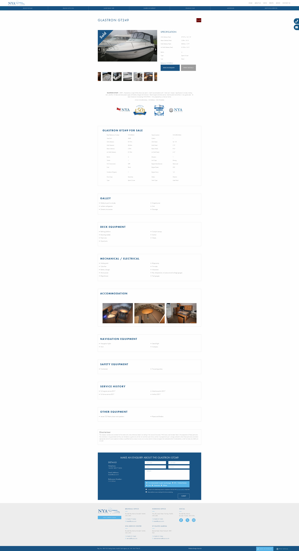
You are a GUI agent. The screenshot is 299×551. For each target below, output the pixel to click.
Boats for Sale (27, 8)
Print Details (283, 549)
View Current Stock (109, 517)
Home (250, 3)
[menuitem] (27, 8)
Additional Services (271, 8)
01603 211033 (158, 519)
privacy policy (180, 489)
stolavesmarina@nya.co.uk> (161, 538)
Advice (278, 3)
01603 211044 (158, 536)
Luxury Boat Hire (109, 8)
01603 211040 (131, 536)
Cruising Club (190, 8)
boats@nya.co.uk (113, 475)
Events (271, 3)
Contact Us (286, 3)
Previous (98, 76)
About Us (258, 3)
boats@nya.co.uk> (159, 521)
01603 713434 (131, 519)
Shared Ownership (149, 8)
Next (156, 76)
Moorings (230, 8)
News (265, 3)
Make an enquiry (266, 549)
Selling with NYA (68, 8)
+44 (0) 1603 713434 (115, 468)
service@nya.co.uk (132, 538)
